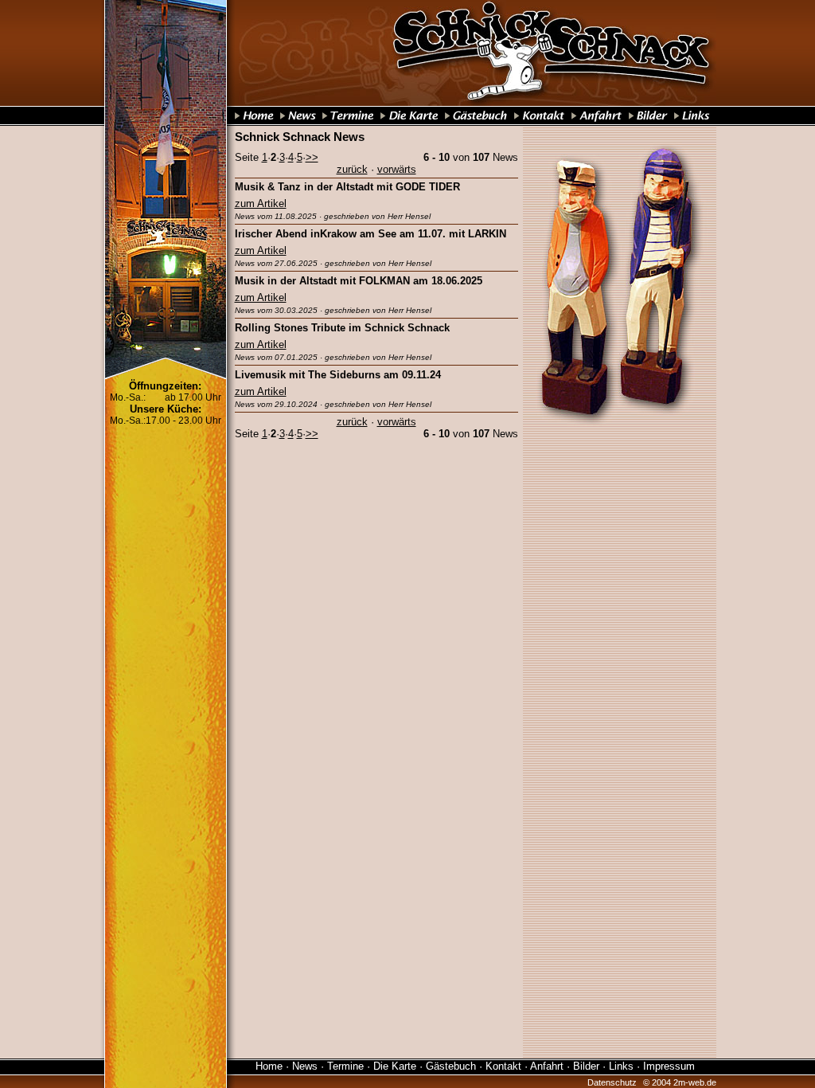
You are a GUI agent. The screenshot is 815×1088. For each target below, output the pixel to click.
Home (269, 1066)
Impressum (669, 1066)
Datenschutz (612, 1082)
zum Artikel (261, 203)
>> (312, 157)
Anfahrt (546, 1066)
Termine (345, 1066)
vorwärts (396, 169)
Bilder (586, 1066)
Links (621, 1066)
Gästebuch (451, 1066)
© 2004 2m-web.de (679, 1082)
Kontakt (503, 1066)
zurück (352, 169)
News (305, 1066)
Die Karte (394, 1066)
